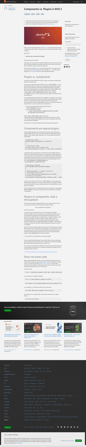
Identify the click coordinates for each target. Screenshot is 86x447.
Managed (33, 368)
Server (30, 407)
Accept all (78, 440)
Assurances (61, 398)
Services (39, 386)
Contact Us (7, 310)
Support (30, 365)
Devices (48, 413)
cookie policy (19, 443)
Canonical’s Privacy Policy (70, 56)
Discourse (47, 410)
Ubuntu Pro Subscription (29, 413)
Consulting (39, 368)
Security (6, 398)
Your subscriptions (28, 410)
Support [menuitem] (38, 1)
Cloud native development (72, 416)
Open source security (52, 416)
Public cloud (70, 395)
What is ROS (32, 380)
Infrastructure (32, 416)
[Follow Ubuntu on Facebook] (62, 427)
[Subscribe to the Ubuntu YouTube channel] (71, 427)
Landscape (6, 401)
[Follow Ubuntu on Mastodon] (58, 427)
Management (41, 383)
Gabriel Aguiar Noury (28, 349)
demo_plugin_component (46, 263)
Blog (5, 5)
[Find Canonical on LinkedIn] (65, 427)
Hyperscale (26, 392)
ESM (34, 398)
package (58, 84)
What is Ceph (27, 368)
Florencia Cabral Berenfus (9, 349)
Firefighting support (55, 410)
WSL (34, 407)
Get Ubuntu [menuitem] (53, 1)
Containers (6, 404)
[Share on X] (65, 67)
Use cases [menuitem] (32, 1)
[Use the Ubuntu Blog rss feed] (78, 427)
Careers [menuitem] (60, 1)
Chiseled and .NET (47, 404)
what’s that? (51, 69)
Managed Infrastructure (41, 416)
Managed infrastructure (9, 374)
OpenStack (6, 365)
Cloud (5, 395)
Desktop (26, 407)
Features (26, 386)
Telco (43, 419)
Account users (36, 410)
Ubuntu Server (7, 392)
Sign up (67, 59)
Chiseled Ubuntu (38, 404)
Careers (37, 427)
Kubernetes (7, 371)
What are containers (28, 404)
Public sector (38, 419)
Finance (47, 419)
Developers (34, 389)
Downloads (6, 407)
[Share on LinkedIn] (69, 67)
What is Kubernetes (28, 371)
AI (24, 416)
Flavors (39, 389)
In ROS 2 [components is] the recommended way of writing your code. (41, 251)
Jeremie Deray (11, 8)
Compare (37, 401)
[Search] (82, 2)
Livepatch (38, 398)
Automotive (26, 419)
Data (27, 416)
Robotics (6, 380)
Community (38, 380)
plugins (37, 68)
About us (26, 427)
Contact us (7, 427)
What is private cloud (41, 395)
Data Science (33, 377)
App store (26, 383)
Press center (51, 427)
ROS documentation (49, 24)
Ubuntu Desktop (8, 389)
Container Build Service (57, 404)
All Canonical (76, 1)
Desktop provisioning (41, 413)
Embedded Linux (33, 383)
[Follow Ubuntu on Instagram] (68, 427)
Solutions (6, 416)
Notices (56, 398)
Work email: (68, 41)
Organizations (27, 389)
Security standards (46, 398)
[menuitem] (77, 2)
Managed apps (27, 374)
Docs (44, 368)
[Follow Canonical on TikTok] (75, 427)
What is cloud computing (29, 395)
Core (37, 407)
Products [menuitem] (26, 1)
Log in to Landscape (51, 401)
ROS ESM (26, 380)
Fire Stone (32, 71)
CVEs (52, 398)
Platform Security (28, 398)
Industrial (32, 419)
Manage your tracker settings (67, 440)
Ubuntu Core (7, 386)
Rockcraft (66, 404)
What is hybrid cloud (51, 395)
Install (25, 365)
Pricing (42, 410)
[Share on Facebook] (67, 67)
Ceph (5, 368)
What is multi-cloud (61, 395)
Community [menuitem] (45, 1)
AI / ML (6, 377)
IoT (5, 383)
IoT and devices (61, 416)
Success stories (32, 386)
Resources (49, 371)
